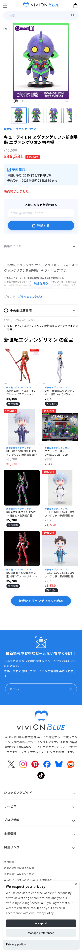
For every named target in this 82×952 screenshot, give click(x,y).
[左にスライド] (5, 116)
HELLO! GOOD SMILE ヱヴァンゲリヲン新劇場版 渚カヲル (21, 452)
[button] (5, 5)
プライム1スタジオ (30, 297)
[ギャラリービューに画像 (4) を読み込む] (71, 115)
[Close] (76, 884)
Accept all (41, 923)
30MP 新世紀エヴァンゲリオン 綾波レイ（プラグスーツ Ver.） (60, 392)
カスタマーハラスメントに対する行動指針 (28, 879)
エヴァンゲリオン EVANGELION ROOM (56, 452)
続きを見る (41, 283)
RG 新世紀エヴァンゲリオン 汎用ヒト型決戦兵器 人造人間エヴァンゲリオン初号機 (21, 513)
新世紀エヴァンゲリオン (20, 129)
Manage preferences (41, 932)
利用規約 (9, 861)
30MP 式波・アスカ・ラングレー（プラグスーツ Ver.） (21, 392)
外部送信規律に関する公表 (19, 867)
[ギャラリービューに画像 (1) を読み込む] (19, 115)
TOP (6, 320)
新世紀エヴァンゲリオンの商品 (41, 601)
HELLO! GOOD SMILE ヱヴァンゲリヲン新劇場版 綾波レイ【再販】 (60, 513)
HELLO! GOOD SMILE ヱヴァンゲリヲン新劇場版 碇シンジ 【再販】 (60, 574)
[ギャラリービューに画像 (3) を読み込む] (54, 115)
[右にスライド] (76, 116)
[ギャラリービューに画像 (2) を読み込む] (36, 115)
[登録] (70, 688)
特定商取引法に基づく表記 (19, 873)
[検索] (73, 15)
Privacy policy (16, 944)
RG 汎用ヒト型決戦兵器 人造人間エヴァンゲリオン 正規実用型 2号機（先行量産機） (21, 574)
